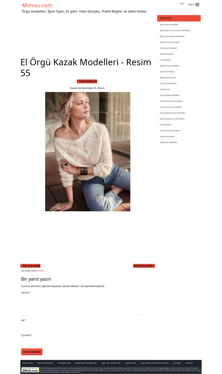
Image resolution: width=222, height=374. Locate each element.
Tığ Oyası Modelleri (168, 48)
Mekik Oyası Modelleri (170, 42)
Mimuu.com (37, 5)
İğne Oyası (28, 363)
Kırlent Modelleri (167, 136)
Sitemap (189, 363)
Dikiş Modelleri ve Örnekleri (172, 118)
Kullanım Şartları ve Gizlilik (155, 363)
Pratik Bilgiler (166, 124)
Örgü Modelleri (167, 54)
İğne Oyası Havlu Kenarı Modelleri (175, 30)
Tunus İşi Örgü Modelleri (171, 107)
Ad (23, 320)
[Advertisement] (88, 35)
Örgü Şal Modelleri (168, 83)
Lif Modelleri (165, 59)
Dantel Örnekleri (167, 71)
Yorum (26, 292)
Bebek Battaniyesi (168, 77)
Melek (40, 270)
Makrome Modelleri (169, 142)
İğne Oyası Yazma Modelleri (172, 36)
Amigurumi (165, 89)
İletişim (177, 363)
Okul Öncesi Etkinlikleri (170, 130)
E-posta (26, 335)
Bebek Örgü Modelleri (170, 65)
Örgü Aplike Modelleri (169, 95)
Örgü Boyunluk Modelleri (171, 101)
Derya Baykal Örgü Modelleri (173, 112)
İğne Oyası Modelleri (169, 24)
